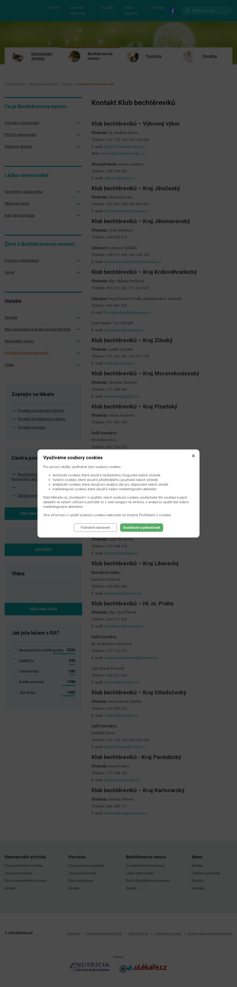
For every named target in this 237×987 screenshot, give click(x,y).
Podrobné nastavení (95, 527)
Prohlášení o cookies (155, 515)
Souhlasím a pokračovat (141, 527)
